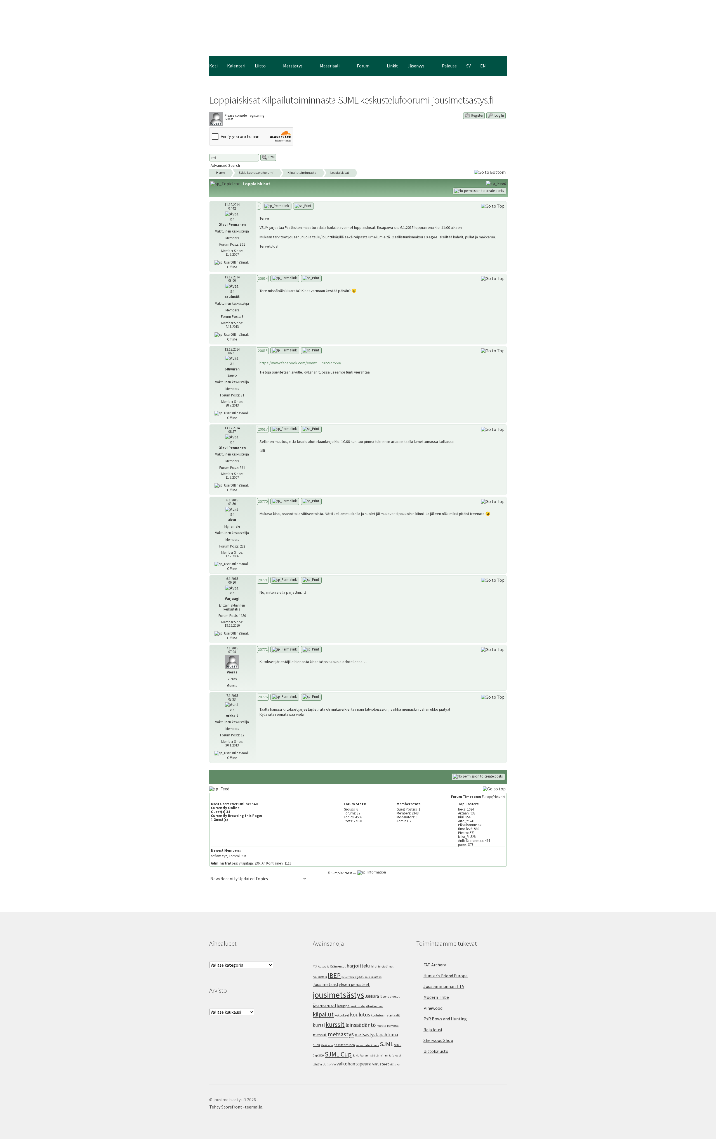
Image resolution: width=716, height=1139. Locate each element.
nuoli (316, 1045)
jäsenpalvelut (390, 996)
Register (476, 115)
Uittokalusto (435, 1051)
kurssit (335, 1024)
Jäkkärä (372, 996)
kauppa (343, 1005)
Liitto (260, 66)
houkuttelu (320, 977)
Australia (323, 966)
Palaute (449, 66)
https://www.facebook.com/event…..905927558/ (300, 362)
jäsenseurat (324, 1005)
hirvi (374, 966)
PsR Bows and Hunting (445, 1018)
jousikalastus (372, 977)
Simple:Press (341, 873)
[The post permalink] (277, 206)
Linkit (392, 66)
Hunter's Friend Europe (445, 975)
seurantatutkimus (367, 1045)
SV (468, 66)
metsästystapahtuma (376, 1035)
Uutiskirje (329, 1064)
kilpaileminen (374, 1006)
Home (220, 172)
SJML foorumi (360, 1055)
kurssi (319, 1025)
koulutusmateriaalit (385, 1015)
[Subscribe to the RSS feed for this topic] (496, 183)
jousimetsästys (338, 995)
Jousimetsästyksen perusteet (341, 984)
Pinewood (432, 1008)
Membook (393, 1026)
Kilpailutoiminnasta (302, 172)
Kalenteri (236, 66)
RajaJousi (432, 1029)
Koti (213, 66)
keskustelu (357, 1006)
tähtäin (317, 1064)
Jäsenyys (416, 66)
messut (320, 1034)
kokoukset (342, 1015)
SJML (386, 1044)
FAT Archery (434, 964)
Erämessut (338, 966)
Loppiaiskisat (339, 172)
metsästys (341, 1034)
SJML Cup (338, 1054)
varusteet (380, 1064)
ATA (315, 966)
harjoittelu (358, 965)
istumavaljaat (352, 976)
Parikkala (327, 1045)
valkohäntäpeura (353, 1063)
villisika (395, 1064)
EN (483, 66)
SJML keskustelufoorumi (256, 172)
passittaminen (344, 1045)
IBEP (334, 975)
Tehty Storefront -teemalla (235, 1107)
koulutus (360, 1014)
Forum (363, 66)
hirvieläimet (386, 966)
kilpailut (323, 1014)
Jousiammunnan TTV (443, 986)
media (381, 1025)
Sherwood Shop (438, 1040)
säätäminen (379, 1055)
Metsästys (293, 66)
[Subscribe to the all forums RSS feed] (219, 788)
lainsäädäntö (360, 1024)
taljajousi (395, 1055)
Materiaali (330, 66)
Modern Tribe (436, 997)
